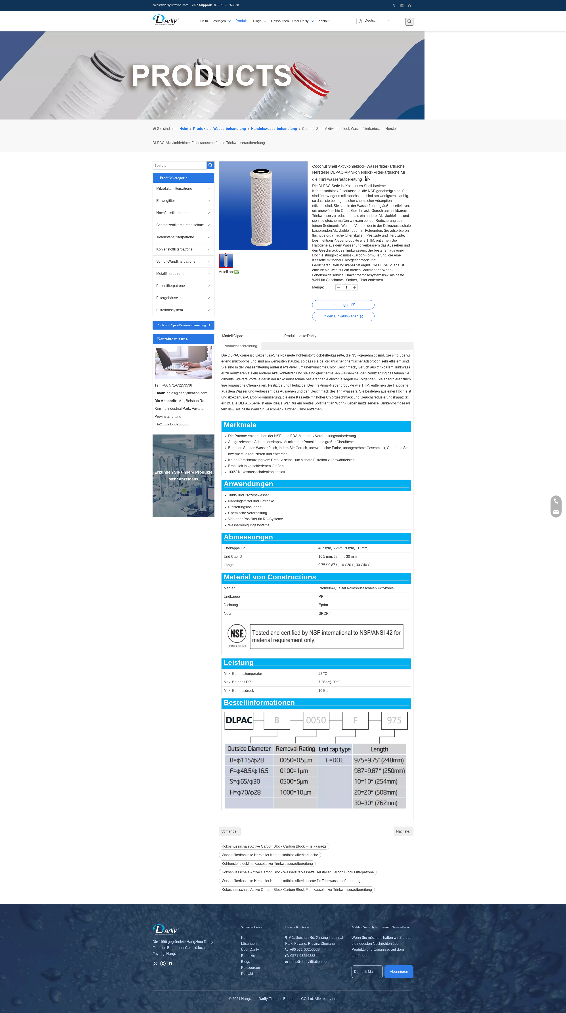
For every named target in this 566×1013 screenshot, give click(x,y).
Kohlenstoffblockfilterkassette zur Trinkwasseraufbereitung (267, 863)
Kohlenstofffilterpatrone (174, 249)
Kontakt (247, 973)
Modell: (228, 336)
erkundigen (340, 305)
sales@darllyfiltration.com (170, 5)
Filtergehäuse (167, 298)
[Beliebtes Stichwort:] (409, 22)
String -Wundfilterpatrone (175, 261)
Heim (245, 937)
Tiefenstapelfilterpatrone (175, 237)
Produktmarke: (295, 336)
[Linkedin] (402, 5)
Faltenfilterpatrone (170, 286)
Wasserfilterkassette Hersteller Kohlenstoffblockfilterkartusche (270, 855)
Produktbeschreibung (240, 346)
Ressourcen (250, 967)
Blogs (245, 962)
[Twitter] (394, 5)
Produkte (248, 956)
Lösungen (249, 943)
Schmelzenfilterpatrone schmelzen (183, 225)
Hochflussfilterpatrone (173, 213)
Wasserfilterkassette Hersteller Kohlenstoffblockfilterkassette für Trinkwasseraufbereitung (291, 881)
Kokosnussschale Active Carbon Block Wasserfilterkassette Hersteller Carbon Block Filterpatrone (298, 872)
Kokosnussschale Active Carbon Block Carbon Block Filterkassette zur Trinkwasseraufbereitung (297, 890)
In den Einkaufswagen (340, 316)
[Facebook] (409, 5)
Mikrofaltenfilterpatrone (174, 188)
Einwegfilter (165, 201)
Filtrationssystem (169, 310)
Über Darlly (250, 949)
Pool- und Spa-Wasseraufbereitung (182, 325)
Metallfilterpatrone (170, 273)
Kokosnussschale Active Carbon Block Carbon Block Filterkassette (274, 846)
